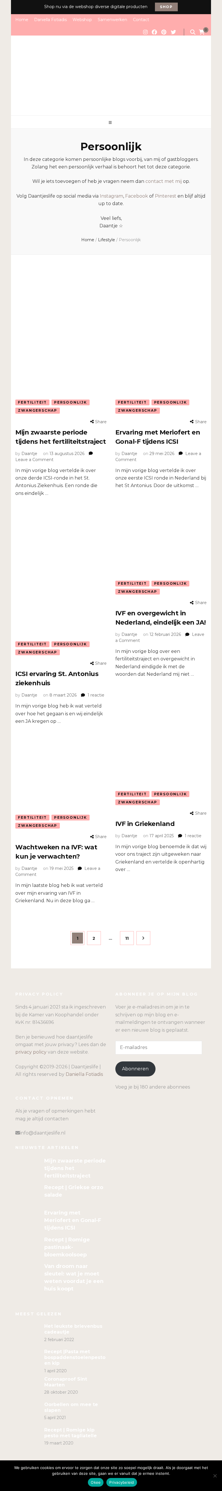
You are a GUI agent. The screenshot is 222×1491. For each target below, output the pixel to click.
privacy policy (31, 1052)
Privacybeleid (121, 1482)
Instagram (111, 196)
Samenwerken (112, 19)
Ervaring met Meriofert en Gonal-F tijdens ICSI (72, 1220)
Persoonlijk (70, 402)
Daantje (29, 453)
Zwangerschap (37, 410)
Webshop (82, 19)
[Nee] (215, 1476)
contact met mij (163, 181)
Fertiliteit (32, 402)
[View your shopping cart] (202, 32)
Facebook (136, 196)
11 (129, 938)
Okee (96, 1482)
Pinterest (165, 196)
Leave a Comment (34, 459)
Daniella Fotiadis (50, 19)
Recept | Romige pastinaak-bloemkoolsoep (67, 1247)
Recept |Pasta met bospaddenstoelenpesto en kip (75, 1357)
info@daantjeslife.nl (43, 1133)
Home (21, 19)
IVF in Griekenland (145, 824)
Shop (166, 7)
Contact (141, 19)
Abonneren (135, 1069)
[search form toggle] (192, 32)
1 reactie (96, 695)
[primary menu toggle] (111, 123)
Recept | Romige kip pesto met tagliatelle (70, 1432)
